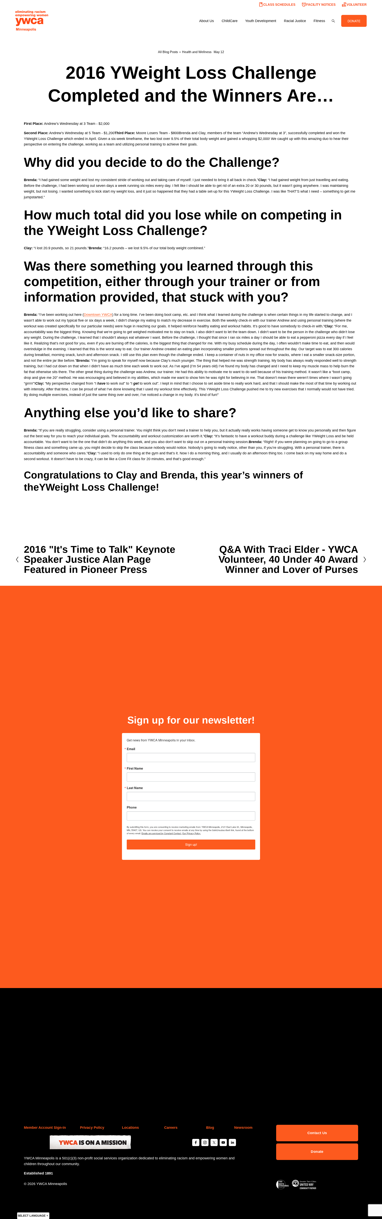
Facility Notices (318, 4)
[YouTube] (223, 1142)
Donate (317, 1152)
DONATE (354, 21)
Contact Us (317, 1133)
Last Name (135, 787)
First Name (135, 768)
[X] (214, 1142)
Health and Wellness (196, 52)
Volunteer (354, 4)
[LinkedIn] (232, 1142)
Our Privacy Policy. (191, 833)
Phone (132, 807)
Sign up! (191, 844)
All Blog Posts (168, 52)
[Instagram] (205, 1142)
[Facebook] (195, 1142)
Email (131, 749)
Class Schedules (276, 4)
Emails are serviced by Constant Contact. (161, 833)
